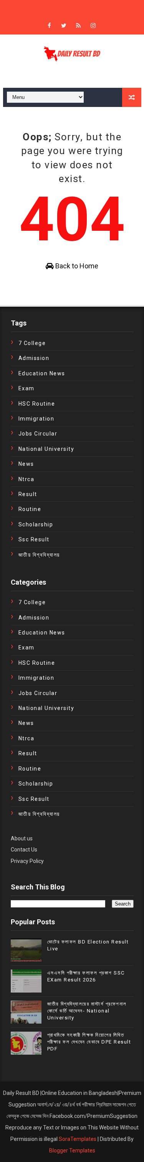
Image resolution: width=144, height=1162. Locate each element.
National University (46, 449)
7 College (32, 343)
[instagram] (93, 26)
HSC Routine (36, 404)
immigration (36, 419)
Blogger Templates (72, 1150)
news (26, 464)
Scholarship (35, 524)
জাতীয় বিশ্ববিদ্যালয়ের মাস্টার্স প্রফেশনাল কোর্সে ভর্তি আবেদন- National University (87, 1011)
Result (27, 494)
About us (22, 838)
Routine (29, 509)
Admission (34, 358)
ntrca (26, 479)
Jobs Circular (38, 434)
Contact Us (24, 849)
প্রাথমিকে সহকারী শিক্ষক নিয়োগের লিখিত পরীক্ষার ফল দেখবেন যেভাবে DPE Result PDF (89, 1042)
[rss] (78, 26)
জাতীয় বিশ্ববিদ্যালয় (39, 555)
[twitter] (64, 26)
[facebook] (49, 26)
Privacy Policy (27, 861)
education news (41, 373)
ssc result (34, 539)
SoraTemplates (77, 1139)
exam (26, 388)
